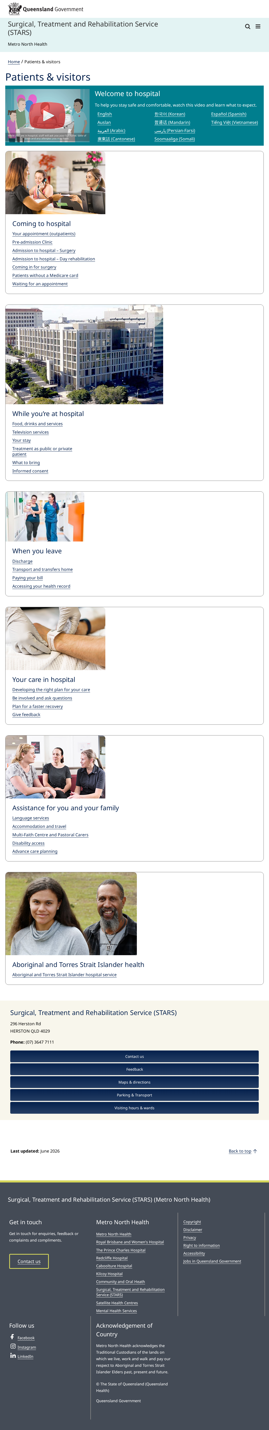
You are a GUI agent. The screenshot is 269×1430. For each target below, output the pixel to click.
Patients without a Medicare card (45, 275)
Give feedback (26, 714)
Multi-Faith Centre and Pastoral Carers (50, 835)
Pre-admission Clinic (32, 242)
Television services (30, 432)
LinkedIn (25, 1356)
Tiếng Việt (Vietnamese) (234, 122)
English (104, 114)
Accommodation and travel (39, 826)
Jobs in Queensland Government (212, 1261)
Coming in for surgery (34, 267)
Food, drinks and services (37, 424)
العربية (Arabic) (111, 130)
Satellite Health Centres (117, 1302)
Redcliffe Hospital (112, 1257)
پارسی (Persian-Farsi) (174, 130)
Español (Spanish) (228, 114)
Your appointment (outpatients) (43, 233)
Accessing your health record (41, 586)
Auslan (104, 122)
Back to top (240, 1151)
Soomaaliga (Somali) (174, 139)
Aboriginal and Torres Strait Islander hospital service (64, 974)
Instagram (27, 1347)
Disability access (28, 843)
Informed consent (30, 471)
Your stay (21, 440)
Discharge (22, 561)
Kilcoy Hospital (109, 1273)
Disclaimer (192, 1229)
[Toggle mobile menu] (258, 26)
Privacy (189, 1237)
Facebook (26, 1337)
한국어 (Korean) (169, 114)
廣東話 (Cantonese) (116, 139)
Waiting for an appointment (40, 284)
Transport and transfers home (42, 569)
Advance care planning (35, 851)
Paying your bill (27, 578)
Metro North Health (113, 1234)
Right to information (201, 1245)
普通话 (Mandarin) (172, 122)
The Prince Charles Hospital (121, 1250)
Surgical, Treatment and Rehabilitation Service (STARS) (130, 1292)
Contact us (29, 1261)
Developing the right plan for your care (51, 689)
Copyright (192, 1221)
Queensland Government (118, 1400)
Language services (30, 818)
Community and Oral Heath (120, 1281)
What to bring (26, 462)
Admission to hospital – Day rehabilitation (53, 259)
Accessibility (194, 1253)
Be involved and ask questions (42, 698)
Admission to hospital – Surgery (43, 250)
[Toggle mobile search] (247, 26)
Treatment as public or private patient (42, 451)
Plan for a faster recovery (37, 706)
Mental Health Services (116, 1310)
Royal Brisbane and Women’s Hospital (130, 1241)
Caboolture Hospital (114, 1265)
